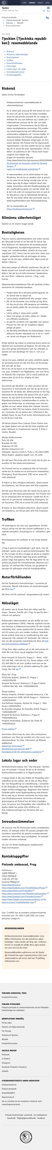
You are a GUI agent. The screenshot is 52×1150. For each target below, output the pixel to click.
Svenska (9, 23)
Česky (47, 3)
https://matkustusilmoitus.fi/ (19, 209)
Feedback (41, 1118)
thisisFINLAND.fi (8, 1093)
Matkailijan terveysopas (12, 746)
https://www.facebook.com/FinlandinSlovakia (21, 896)
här (11, 589)
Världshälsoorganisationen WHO (15, 749)
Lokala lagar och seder (16, 69)
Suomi (24, 3)
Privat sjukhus (8, 729)
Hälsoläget (11, 66)
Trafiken (10, 60)
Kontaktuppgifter (14, 75)
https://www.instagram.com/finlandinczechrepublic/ (24, 893)
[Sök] (44, 8)
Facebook (5, 1054)
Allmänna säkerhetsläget (17, 54)
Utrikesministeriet (9, 1085)
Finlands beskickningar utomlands (18, 1115)
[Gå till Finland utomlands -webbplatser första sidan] (4, 2)
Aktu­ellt (20, 23)
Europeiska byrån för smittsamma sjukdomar (21, 752)
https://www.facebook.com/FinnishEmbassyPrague (23, 887)
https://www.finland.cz (11, 885)
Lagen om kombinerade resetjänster (22, 169)
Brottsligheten (13, 57)
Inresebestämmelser (16, 72)
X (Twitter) (6, 1059)
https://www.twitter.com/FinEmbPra (17, 890)
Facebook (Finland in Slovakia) (14, 1067)
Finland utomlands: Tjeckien (17, 20)
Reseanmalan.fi (8, 1097)
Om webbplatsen (40, 1115)
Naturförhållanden (14, 63)
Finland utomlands (9, 17)
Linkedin (5, 1071)
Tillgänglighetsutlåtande (26, 1118)
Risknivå (10, 51)
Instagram (6, 1063)
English (40, 3)
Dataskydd (11, 1118)
